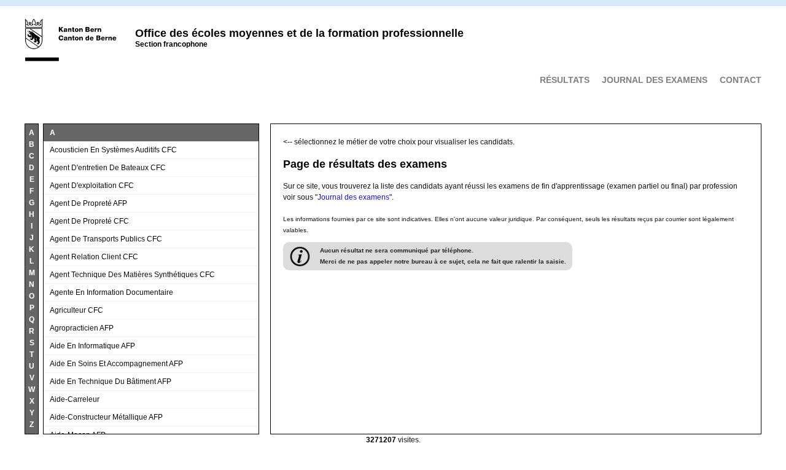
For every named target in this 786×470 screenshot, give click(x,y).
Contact (740, 80)
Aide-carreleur (74, 399)
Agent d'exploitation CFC (92, 185)
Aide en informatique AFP (92, 346)
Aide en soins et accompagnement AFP (116, 363)
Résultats (565, 80)
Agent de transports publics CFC (106, 239)
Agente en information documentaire (111, 292)
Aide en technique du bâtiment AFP (110, 381)
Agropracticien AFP (82, 328)
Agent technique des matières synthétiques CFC (132, 274)
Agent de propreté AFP (88, 203)
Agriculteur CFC (76, 310)
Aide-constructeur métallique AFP (106, 417)
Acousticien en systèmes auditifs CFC (113, 150)
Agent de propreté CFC (89, 221)
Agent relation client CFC (94, 257)
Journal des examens (654, 80)
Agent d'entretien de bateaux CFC (108, 167)
